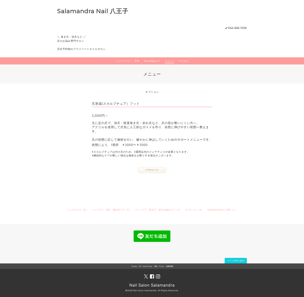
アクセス (183, 61)
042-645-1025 (237, 27)
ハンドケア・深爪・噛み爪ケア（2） (111, 209)
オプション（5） (194, 209)
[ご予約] (152, 170)
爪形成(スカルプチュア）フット (116, 103)
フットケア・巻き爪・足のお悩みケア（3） (158, 209)
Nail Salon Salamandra (152, 285)
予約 (137, 61)
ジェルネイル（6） (77, 209)
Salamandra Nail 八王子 (92, 11)
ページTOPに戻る (235, 260)
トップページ (123, 61)
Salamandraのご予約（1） (222, 209)
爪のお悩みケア (152, 61)
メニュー (169, 61)
